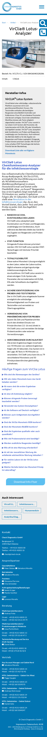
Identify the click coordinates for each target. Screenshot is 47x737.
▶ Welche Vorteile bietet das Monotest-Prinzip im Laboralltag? (22, 468)
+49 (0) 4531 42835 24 (18, 708)
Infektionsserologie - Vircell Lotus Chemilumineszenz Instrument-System (13, 510)
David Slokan (9, 644)
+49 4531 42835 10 (16, 550)
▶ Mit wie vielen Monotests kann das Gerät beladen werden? (21, 380)
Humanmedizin (32, 510)
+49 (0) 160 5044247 (16, 710)
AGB (41, 724)
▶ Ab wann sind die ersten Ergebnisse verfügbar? (19, 388)
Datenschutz (32, 724)
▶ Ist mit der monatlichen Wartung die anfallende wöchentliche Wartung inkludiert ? (22, 453)
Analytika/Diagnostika (13, 517)
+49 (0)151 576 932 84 (17, 697)
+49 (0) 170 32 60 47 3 (17, 635)
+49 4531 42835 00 (17, 548)
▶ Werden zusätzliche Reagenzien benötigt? (21, 443)
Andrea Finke (9, 613)
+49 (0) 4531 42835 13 (18, 633)
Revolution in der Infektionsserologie (16, 200)
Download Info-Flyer (25, 481)
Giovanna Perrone (11, 581)
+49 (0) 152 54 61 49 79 (17, 620)
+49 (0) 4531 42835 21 (18, 617)
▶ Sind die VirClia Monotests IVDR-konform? (21, 422)
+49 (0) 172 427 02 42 (17, 671)
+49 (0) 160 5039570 (16, 684)
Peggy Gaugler (10, 678)
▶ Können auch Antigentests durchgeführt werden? (21, 416)
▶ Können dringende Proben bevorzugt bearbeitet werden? (19, 400)
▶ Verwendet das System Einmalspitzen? (20, 406)
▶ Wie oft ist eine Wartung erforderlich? (20, 448)
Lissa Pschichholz (11, 629)
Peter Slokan (9, 568)
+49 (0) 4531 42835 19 (18, 695)
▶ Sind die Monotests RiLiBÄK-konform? (20, 427)
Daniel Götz (9, 704)
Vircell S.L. (9, 504)
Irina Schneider (10, 584)
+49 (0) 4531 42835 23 (18, 682)
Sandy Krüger (9, 590)
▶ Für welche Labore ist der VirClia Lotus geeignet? (20, 461)
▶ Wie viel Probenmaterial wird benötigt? (20, 439)
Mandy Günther (10, 593)
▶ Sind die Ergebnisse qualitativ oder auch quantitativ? (21, 432)
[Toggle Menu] (41, 6)
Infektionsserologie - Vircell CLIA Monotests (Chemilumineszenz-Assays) (28, 504)
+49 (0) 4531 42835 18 (17, 648)
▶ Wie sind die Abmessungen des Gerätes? (21, 375)
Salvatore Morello (25, 568)
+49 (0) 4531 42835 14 (18, 669)
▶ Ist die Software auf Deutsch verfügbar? (20, 410)
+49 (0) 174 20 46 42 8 (17, 651)
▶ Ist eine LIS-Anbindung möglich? (17, 394)
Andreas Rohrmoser (12, 691)
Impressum (21, 724)
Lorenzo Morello (11, 599)
